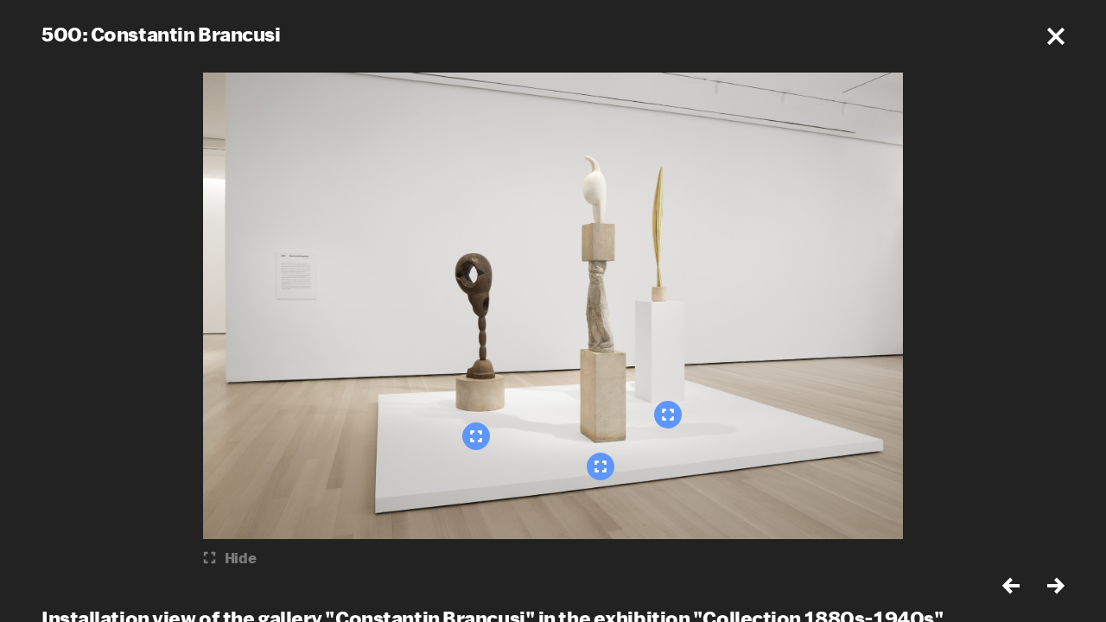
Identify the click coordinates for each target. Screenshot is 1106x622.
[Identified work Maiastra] (600, 466)
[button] (1055, 36)
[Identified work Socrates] (476, 436)
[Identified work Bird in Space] (668, 414)
